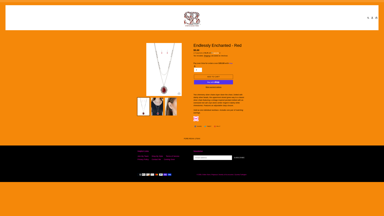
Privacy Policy (143, 159)
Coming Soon (169, 159)
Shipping (207, 56)
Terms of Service (172, 156)
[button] (207, 53)
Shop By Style (157, 156)
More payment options (213, 87)
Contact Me (156, 159)
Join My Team (143, 156)
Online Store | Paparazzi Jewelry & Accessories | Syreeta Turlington (224, 174)
